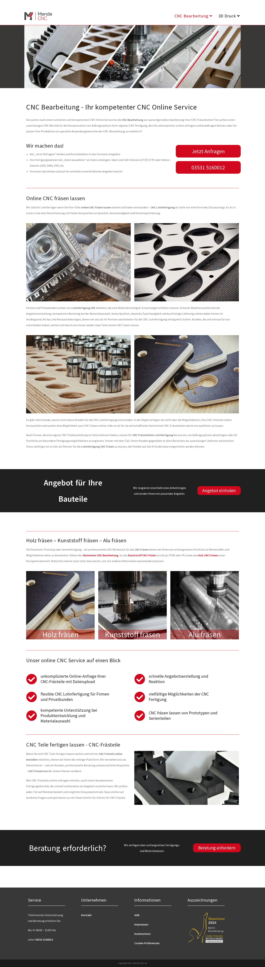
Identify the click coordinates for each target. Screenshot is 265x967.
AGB (136, 915)
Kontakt (86, 915)
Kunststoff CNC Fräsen (142, 555)
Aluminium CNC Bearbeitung (100, 555)
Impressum (141, 924)
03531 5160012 (44, 939)
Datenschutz (142, 934)
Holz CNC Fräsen (208, 555)
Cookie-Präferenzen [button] (147, 943)
